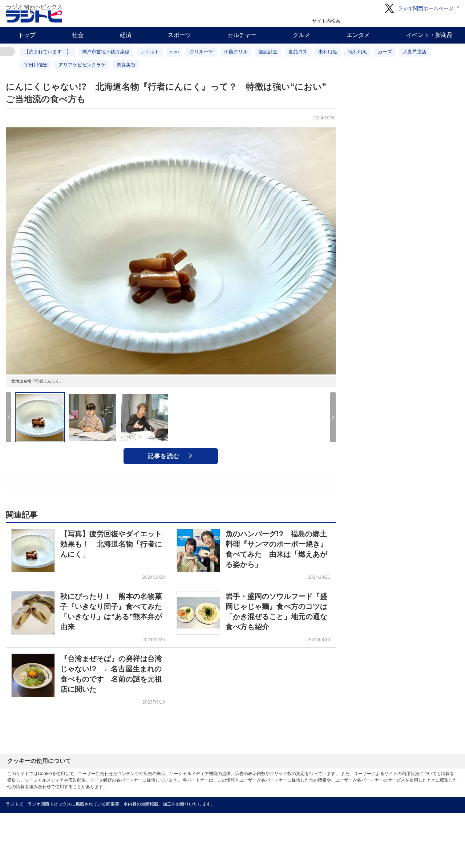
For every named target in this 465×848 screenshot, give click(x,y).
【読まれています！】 (47, 51)
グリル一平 (201, 51)
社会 (78, 35)
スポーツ (179, 35)
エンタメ (358, 35)
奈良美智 (126, 64)
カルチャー (241, 35)
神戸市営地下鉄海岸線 (105, 51)
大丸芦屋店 (414, 51)
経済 (126, 35)
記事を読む (164, 456)
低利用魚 (357, 51)
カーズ (385, 51)
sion (174, 51)
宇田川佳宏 (36, 64)
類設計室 (268, 51)
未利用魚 (327, 51)
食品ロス (297, 51)
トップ (27, 35)
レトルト (149, 51)
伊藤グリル (236, 51)
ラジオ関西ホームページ (426, 8)
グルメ (301, 35)
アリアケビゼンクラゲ (82, 64)
